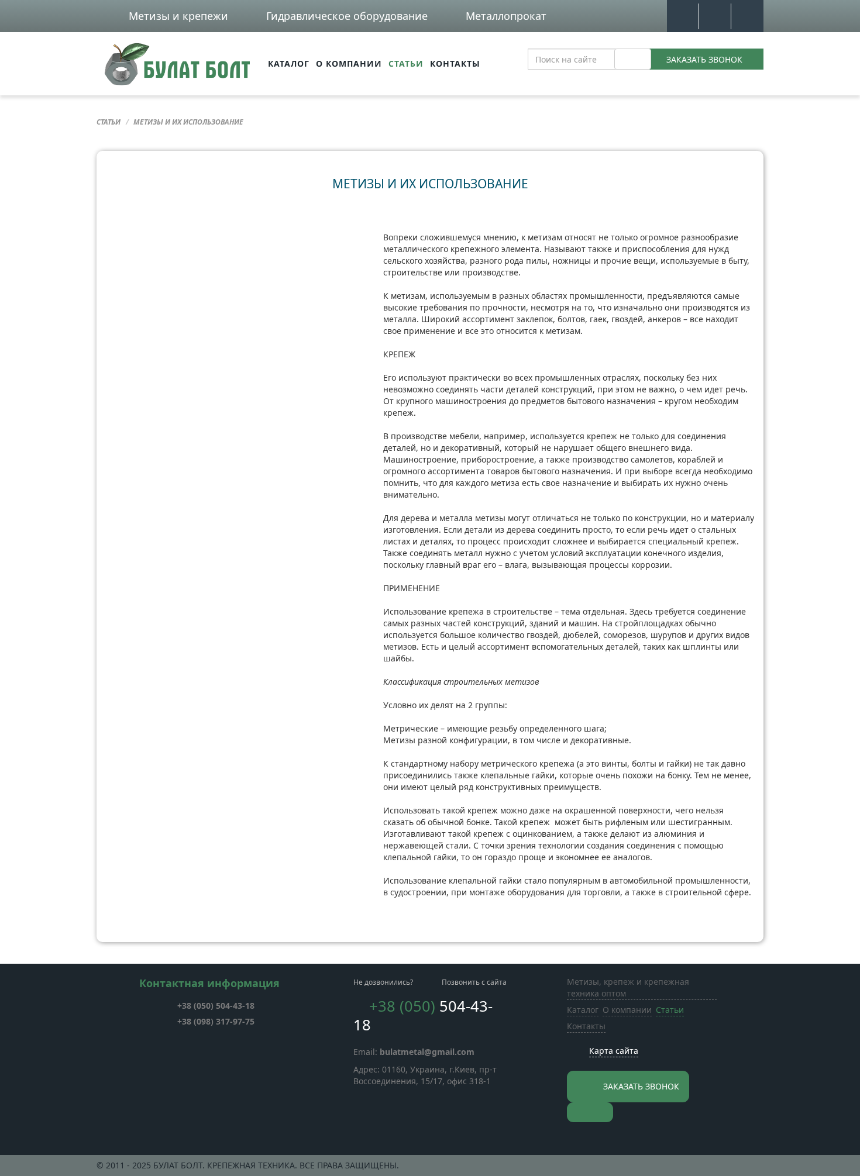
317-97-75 (215, 1021)
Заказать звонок (704, 59)
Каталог (288, 63)
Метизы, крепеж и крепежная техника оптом (628, 987)
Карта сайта (613, 1050)
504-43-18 (215, 1005)
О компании (349, 63)
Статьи (406, 63)
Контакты (455, 63)
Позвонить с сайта (474, 982)
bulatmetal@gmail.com (427, 1051)
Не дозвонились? (383, 982)
